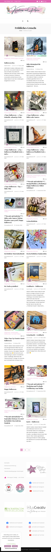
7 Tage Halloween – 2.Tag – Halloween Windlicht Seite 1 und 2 (35, 152)
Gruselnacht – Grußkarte (35, 335)
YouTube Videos (31, 177)
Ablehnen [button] (15, 546)
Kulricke (21, 58)
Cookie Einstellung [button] (11, 544)
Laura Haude (29, 289)
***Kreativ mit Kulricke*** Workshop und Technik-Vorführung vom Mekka (35, 386)
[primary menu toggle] (23, 21)
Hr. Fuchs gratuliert (11, 286)
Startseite (6, 463)
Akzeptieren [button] (7, 546)
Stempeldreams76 (8, 120)
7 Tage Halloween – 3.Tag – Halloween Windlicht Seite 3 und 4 (13, 152)
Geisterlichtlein (31, 221)
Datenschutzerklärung (10, 465)
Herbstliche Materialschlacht (14, 254)
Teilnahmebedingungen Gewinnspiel (13, 471)
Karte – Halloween (32, 422)
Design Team (17, 1)
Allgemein (7, 58)
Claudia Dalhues (30, 69)
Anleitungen (14, 58)
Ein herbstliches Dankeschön (36, 254)
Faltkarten (29, 60)
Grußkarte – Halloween (34, 286)
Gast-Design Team (8, 1)
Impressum (7, 468)
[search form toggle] (27, 21)
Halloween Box (9, 63)
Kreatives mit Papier (23, 549)
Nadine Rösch (7, 65)
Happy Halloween (10, 389)
